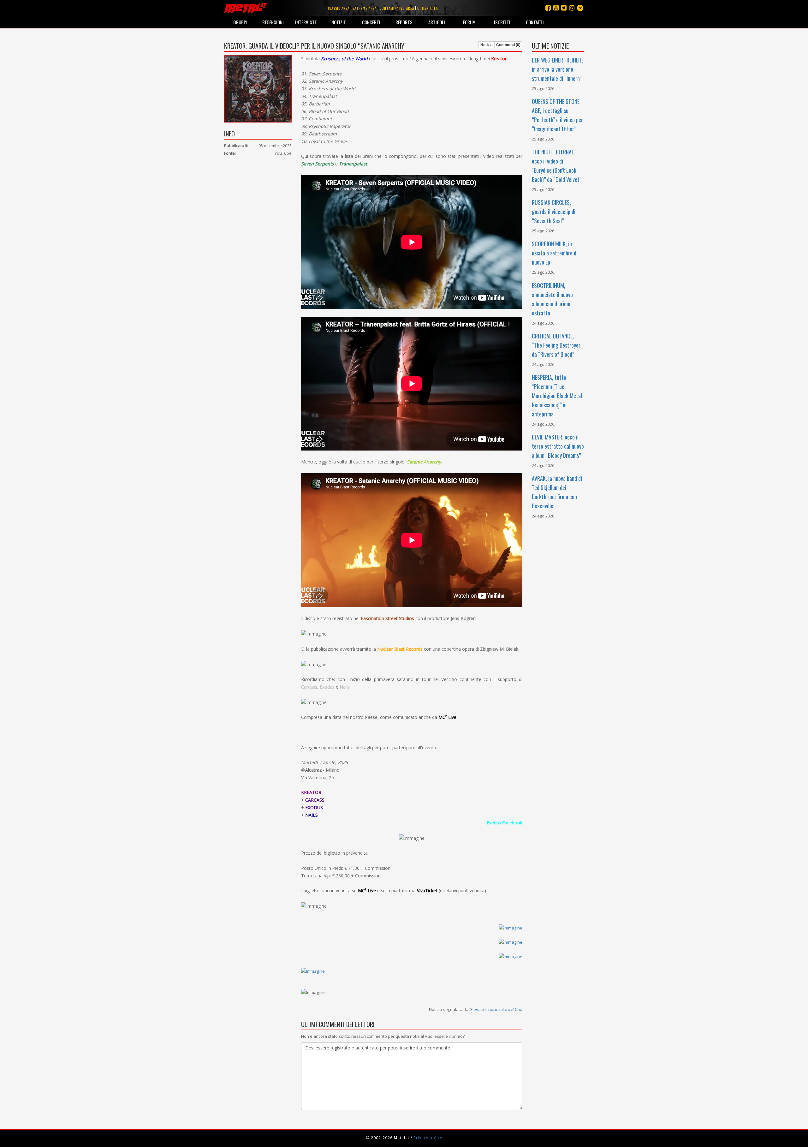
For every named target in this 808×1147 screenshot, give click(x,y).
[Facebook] (548, 7)
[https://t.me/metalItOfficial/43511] (411, 956)
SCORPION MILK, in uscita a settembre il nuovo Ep (554, 253)
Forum (469, 22)
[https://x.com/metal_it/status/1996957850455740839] (411, 942)
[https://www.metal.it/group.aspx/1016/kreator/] (313, 970)
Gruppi (240, 22)
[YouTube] (556, 7)
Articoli (436, 22)
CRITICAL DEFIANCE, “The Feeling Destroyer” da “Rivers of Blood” (557, 345)
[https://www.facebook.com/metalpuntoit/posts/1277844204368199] (411, 927)
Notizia (486, 45)
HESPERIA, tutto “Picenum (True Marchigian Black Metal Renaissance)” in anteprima (557, 395)
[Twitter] (564, 7)
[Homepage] (245, 8)
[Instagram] (580, 7)
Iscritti (502, 22)
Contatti (535, 22)
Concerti (371, 22)
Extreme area (365, 8)
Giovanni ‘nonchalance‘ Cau (495, 1009)
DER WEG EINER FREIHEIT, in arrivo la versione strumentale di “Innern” (557, 69)
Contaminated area (397, 8)
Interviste (306, 22)
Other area (427, 8)
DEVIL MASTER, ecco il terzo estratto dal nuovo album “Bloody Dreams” (558, 446)
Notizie (338, 22)
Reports (404, 22)
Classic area (338, 8)
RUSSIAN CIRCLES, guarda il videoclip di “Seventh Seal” (553, 211)
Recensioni (273, 22)
